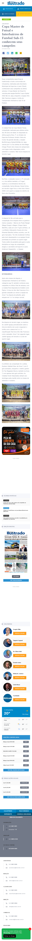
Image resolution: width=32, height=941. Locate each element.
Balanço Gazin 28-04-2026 (8, 741)
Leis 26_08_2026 (6, 787)
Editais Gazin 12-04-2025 (8, 765)
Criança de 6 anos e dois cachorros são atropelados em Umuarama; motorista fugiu (14, 503)
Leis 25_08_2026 (6, 792)
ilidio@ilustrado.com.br (15, 906)
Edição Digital (9, 8)
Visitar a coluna (20, 633)
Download (24, 782)
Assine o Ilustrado (9, 13)
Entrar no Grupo (9, 936)
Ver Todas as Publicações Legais (16, 797)
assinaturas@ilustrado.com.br (16, 867)
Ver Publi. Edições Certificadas (16, 770)
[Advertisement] (16, 475)
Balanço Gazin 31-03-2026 (8, 746)
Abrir (25, 741)
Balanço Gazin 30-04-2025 (8, 760)
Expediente (8, 814)
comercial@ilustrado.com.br (16, 919)
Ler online (16, 576)
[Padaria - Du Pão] (16, 440)
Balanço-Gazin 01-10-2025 (9, 755)
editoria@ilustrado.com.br (16, 880)
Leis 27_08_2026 (6, 782)
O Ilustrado (8, 811)
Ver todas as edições (16, 580)
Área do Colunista (16, 817)
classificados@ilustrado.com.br (17, 893)
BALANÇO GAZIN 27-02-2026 (9, 751)
